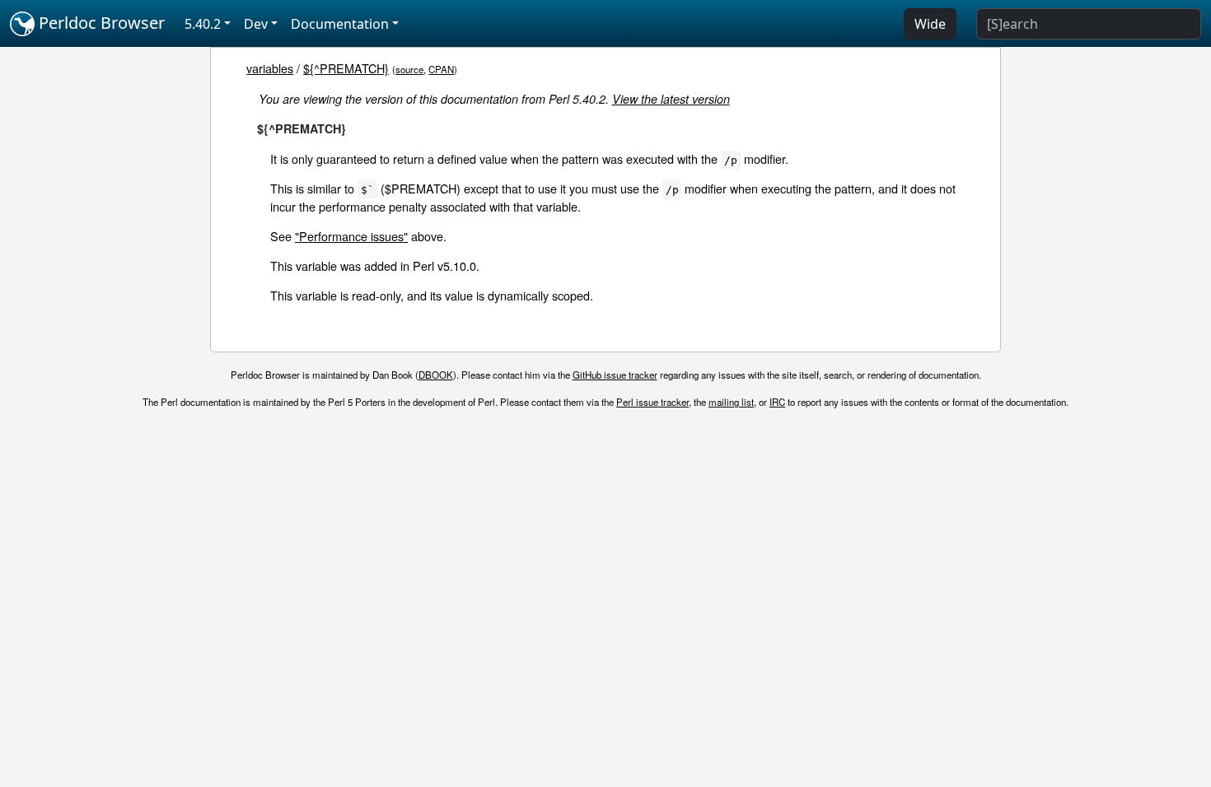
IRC (777, 401)
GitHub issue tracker (615, 374)
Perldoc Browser (100, 23)
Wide (930, 24)
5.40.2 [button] (203, 24)
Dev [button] (256, 24)
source (409, 69)
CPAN (441, 69)
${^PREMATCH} (346, 68)
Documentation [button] (340, 24)
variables (269, 68)
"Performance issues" (351, 235)
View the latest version (671, 99)
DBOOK (435, 374)
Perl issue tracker (652, 401)
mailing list (731, 401)
